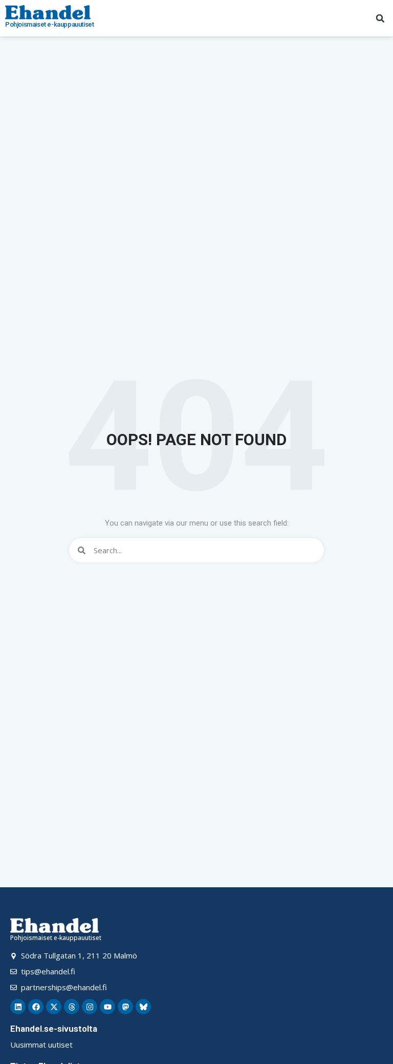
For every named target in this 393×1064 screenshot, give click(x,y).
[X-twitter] (53, 1006)
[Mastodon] (125, 1006)
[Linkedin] (18, 1006)
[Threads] (71, 1006)
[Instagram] (89, 1006)
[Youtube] (107, 1006)
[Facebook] (35, 1006)
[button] (380, 18)
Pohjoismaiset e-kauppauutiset (49, 24)
